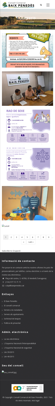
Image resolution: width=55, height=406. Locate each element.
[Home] (18, 4)
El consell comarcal (12, 305)
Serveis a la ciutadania (13, 310)
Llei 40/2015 (9, 356)
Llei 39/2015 (9, 352)
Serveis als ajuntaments (14, 314)
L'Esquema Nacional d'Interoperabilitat (20, 343)
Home (23, 22)
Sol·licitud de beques (12, 318)
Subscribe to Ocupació (11, 251)
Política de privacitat (12, 323)
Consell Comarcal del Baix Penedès (28, 397)
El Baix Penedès (10, 301)
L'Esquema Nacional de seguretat (18, 348)
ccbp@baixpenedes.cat (14, 285)
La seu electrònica (11, 339)
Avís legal (35, 400)
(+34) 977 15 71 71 (13, 282)
